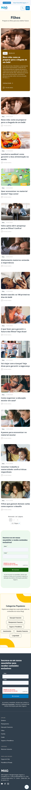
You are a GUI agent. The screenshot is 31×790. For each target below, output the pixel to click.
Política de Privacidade (15, 576)
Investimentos (7, 631)
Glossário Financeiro (22, 631)
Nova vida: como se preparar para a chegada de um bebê (15, 59)
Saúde (3, 737)
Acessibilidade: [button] (7, 2)
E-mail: (6, 553)
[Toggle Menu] (27, 8)
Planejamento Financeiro (15, 622)
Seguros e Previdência (15, 627)
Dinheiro (3, 720)
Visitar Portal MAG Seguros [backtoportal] (20, 2)
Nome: (5, 546)
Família (3, 734)
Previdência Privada (6, 762)
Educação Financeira (15, 618)
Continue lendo (7, 83)
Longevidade (15, 635)
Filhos (5, 53)
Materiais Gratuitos (6, 749)
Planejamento (5, 724)
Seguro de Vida (5, 759)
